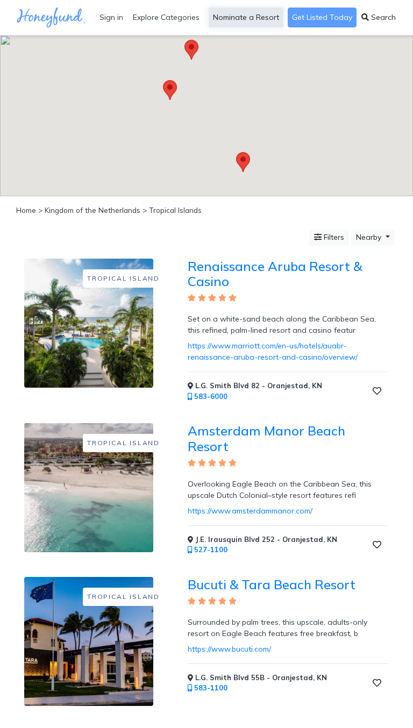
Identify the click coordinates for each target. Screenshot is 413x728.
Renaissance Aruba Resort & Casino (275, 274)
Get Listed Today (322, 17)
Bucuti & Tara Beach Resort (271, 584)
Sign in (111, 17)
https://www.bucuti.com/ (229, 649)
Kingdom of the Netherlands (92, 210)
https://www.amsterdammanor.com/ (250, 511)
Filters (333, 237)
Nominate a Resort (246, 17)
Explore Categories (166, 17)
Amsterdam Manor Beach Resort (266, 438)
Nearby (369, 237)
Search (382, 17)
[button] (243, 162)
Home (26, 210)
